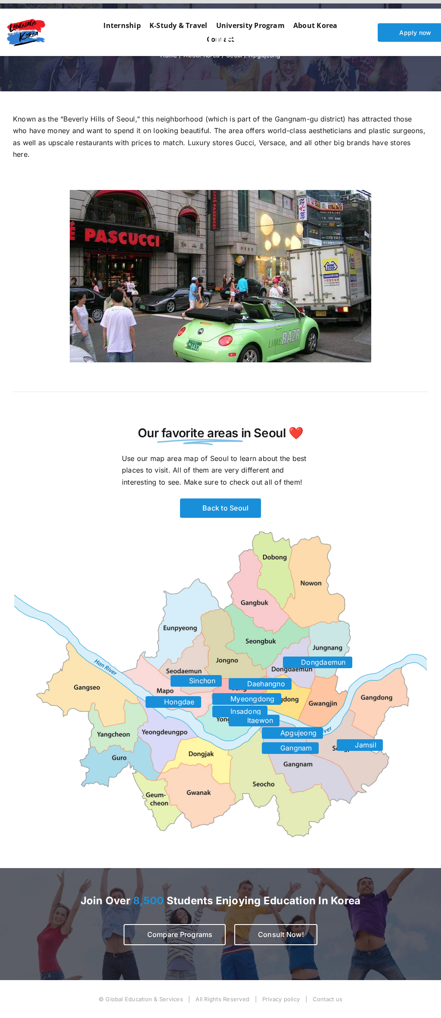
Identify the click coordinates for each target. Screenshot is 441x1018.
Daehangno (265, 683)
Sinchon (201, 680)
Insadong (244, 711)
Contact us (327, 999)
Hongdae (178, 701)
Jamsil (364, 745)
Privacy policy (281, 999)
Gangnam (295, 748)
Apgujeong (297, 732)
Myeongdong (251, 698)
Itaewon (259, 720)
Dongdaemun (322, 662)
